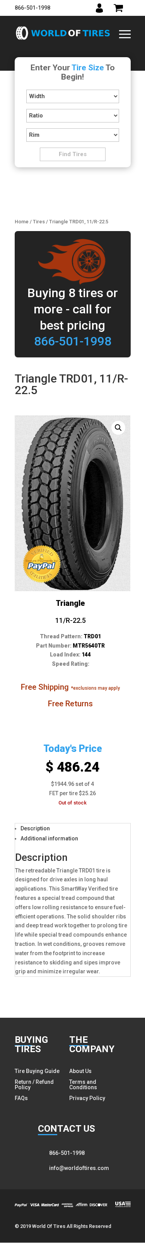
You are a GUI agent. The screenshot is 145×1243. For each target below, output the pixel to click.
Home (22, 221)
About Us (80, 1071)
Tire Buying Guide (37, 1071)
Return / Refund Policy (34, 1084)
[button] (118, 428)
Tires (39, 221)
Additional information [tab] (49, 838)
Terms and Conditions (83, 1084)
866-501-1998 (32, 8)
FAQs (21, 1098)
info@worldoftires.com (79, 1168)
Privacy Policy (87, 1098)
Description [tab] (35, 828)
